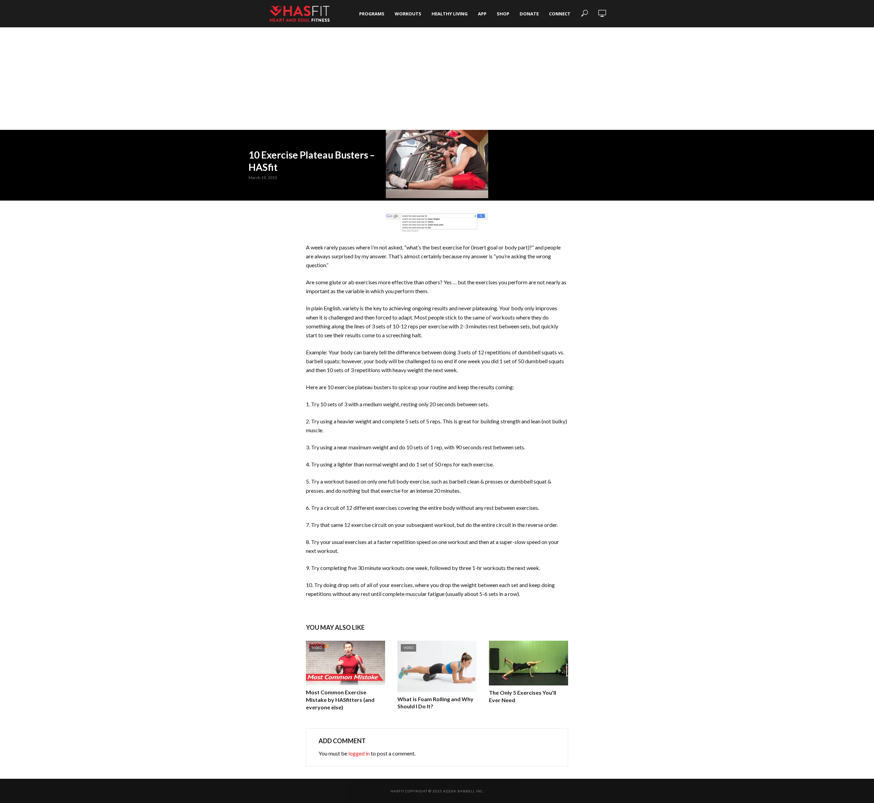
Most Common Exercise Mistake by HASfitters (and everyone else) (340, 699)
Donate (529, 14)
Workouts (408, 14)
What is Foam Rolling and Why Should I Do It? (435, 703)
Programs (371, 14)
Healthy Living (450, 14)
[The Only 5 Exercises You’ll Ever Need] (528, 663)
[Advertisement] (437, 78)
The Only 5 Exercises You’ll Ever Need (522, 696)
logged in (359, 753)
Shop (503, 14)
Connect (559, 14)
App (482, 14)
